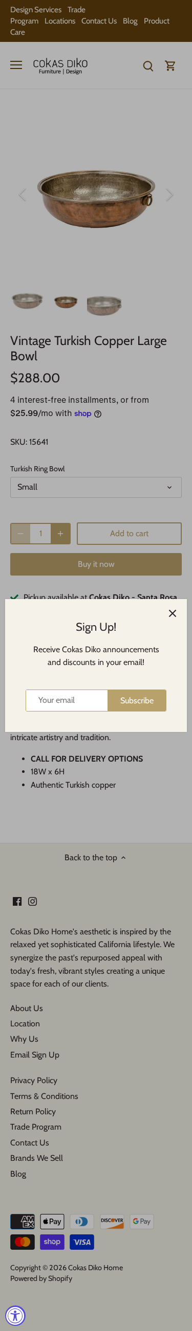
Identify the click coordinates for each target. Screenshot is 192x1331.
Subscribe (137, 700)
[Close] (172, 613)
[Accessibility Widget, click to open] (15, 1315)
